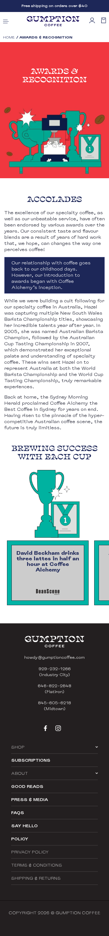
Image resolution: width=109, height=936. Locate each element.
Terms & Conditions (36, 865)
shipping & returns (36, 878)
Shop (18, 747)
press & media (29, 799)
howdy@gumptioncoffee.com (54, 657)
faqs (17, 812)
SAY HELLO (24, 825)
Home (9, 37)
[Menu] (6, 21)
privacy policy (30, 852)
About (19, 773)
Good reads (27, 786)
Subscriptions (30, 760)
